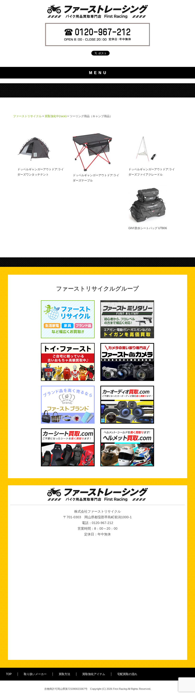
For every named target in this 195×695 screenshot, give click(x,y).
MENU (98, 73)
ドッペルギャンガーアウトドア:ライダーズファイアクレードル (151, 172)
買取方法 (64, 674)
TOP (9, 674)
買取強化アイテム (93, 674)
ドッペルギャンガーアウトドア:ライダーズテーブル (96, 178)
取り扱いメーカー (35, 674)
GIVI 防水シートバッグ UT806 (147, 228)
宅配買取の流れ (127, 674)
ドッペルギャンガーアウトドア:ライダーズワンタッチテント (40, 172)
